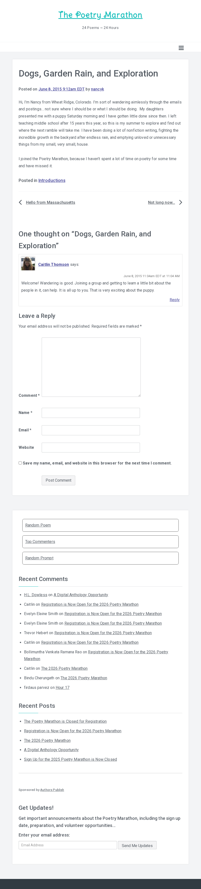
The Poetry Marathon (100, 15)
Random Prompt (39, 558)
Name (25, 412)
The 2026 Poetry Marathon (64, 668)
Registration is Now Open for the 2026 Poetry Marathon (89, 604)
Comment (29, 395)
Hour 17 (62, 687)
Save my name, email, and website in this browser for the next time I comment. (97, 463)
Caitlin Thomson (53, 264)
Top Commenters (40, 541)
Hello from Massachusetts (50, 202)
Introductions (51, 180)
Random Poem (38, 525)
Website (26, 447)
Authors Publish (52, 790)
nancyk (97, 89)
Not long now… (161, 202)
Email (25, 430)
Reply (175, 299)
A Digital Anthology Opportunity (81, 595)
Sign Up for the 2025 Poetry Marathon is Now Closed (70, 759)
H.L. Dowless (35, 595)
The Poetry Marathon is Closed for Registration (65, 721)
